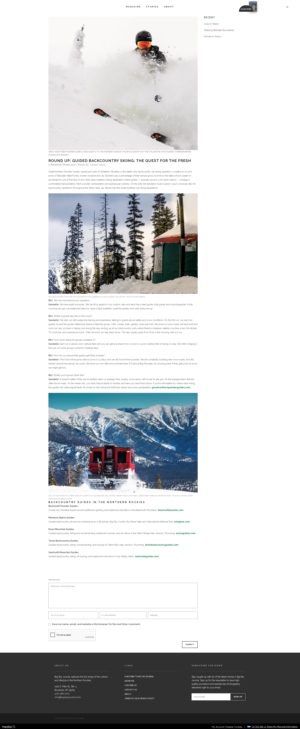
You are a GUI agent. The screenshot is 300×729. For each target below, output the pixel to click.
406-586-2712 (62, 693)
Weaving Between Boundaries (219, 30)
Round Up (56, 165)
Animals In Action (212, 36)
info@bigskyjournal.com (68, 697)
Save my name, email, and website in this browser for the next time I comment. (96, 624)
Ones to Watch (211, 24)
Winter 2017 (69, 165)
